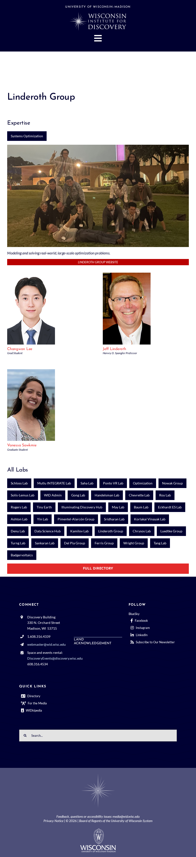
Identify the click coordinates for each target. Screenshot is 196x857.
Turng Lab (18, 543)
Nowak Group (172, 483)
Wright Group (133, 543)
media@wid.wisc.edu (126, 816)
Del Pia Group (74, 543)
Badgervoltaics (22, 555)
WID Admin (53, 495)
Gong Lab (78, 495)
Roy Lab (165, 495)
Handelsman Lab (107, 495)
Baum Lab (141, 507)
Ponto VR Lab (113, 483)
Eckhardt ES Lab (170, 507)
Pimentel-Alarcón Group (76, 519)
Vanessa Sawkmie (21, 445)
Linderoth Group (110, 531)
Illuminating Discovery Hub (81, 507)
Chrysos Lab (142, 531)
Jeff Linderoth (114, 349)
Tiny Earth (44, 507)
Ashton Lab (19, 519)
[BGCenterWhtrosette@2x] (98, 774)
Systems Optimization (27, 136)
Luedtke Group (171, 531)
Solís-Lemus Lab (22, 495)
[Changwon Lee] (31, 275)
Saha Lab (87, 483)
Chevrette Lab (139, 495)
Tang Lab (160, 543)
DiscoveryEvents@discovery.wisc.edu (55, 658)
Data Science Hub (47, 531)
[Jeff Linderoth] (127, 275)
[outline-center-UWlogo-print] (98, 830)
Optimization (142, 483)
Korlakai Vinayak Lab (149, 519)
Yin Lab (42, 519)
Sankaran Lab (44, 543)
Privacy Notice (53, 821)
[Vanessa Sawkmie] (31, 371)
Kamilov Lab (79, 531)
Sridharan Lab (114, 519)
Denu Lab (18, 531)
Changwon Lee (19, 349)
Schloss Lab (19, 483)
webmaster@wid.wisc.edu (46, 644)
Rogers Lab (19, 507)
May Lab (118, 507)
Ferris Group (104, 543)
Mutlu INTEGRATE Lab (54, 483)
